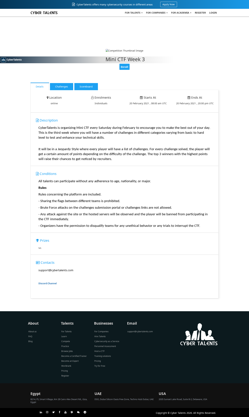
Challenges (61, 86)
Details (40, 86)
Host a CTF (99, 351)
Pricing (64, 370)
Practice (65, 346)
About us (32, 331)
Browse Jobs (67, 351)
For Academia (180, 12)
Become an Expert (70, 361)
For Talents (132, 12)
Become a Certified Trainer (74, 356)
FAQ (30, 336)
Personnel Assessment (105, 346)
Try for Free (99, 365)
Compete (65, 341)
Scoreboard (86, 86)
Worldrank (66, 365)
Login (213, 12)
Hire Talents (100, 336)
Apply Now (168, 4)
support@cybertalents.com (140, 331)
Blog (30, 341)
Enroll (124, 66)
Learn (64, 336)
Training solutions (102, 356)
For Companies (155, 12)
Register (200, 12)
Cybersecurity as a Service (106, 341)
